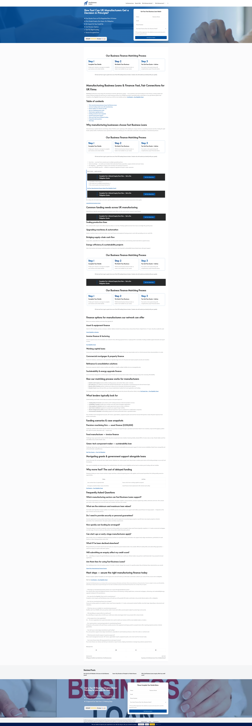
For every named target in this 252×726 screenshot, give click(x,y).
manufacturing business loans (93, 203)
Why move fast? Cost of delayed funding (98, 117)
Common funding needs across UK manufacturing (101, 107)
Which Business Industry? (147, 3)
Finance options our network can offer (98, 108)
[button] (95, 39)
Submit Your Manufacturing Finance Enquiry (96, 568)
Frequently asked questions (95, 119)
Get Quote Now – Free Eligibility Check (149, 391)
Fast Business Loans (130, 3)
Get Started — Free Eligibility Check (94, 488)
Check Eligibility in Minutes (92, 332)
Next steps (91, 120)
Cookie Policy (156, 721)
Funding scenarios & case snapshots (97, 113)
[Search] (167, 3)
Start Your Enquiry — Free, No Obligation (95, 452)
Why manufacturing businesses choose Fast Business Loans (103, 105)
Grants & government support (96, 115)
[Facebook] (96, 650)
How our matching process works (96, 110)
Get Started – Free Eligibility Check (135, 97)
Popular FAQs (138, 3)
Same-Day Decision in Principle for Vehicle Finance (124, 673)
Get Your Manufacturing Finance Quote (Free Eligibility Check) (101, 188)
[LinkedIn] (156, 650)
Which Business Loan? (159, 3)
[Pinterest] (136, 650)
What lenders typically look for (96, 112)
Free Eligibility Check (91, 344)
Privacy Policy (144, 721)
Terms (150, 721)
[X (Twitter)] (116, 650)
